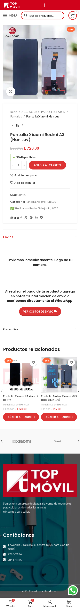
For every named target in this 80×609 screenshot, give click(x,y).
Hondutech (51, 591)
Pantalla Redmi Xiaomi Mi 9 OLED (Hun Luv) (59, 398)
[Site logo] (12, 5)
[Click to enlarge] (10, 91)
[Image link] (40, 480)
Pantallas (16, 116)
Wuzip (58, 441)
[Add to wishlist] (33, 362)
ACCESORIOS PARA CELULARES (43, 112)
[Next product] (22, 125)
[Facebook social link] (44, 5)
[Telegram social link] (41, 217)
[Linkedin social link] (36, 217)
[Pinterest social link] (31, 217)
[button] (21, 417)
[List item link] (40, 547)
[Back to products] (17, 125)
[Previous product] (12, 125)
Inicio (13, 112)
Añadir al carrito (47, 165)
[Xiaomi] (21, 441)
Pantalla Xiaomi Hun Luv (42, 116)
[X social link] (26, 217)
